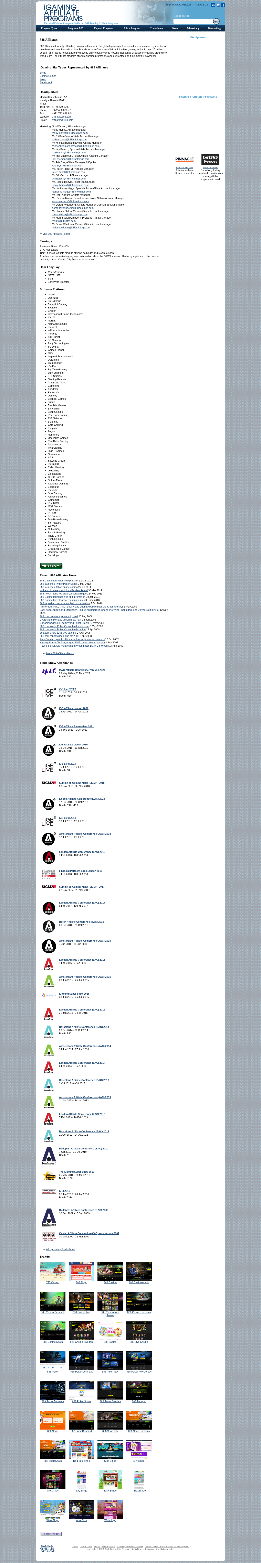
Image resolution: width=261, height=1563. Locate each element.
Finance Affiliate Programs (176, 1546)
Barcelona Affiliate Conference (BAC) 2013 (84, 1080)
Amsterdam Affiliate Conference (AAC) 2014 (85, 1046)
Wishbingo (110, 1520)
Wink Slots (81, 1520)
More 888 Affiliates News (60, 653)
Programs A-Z (75, 28)
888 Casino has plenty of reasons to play (62, 600)
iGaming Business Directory (130, 1546)
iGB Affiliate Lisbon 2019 (73, 744)
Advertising (193, 28)
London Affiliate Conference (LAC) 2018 (82, 852)
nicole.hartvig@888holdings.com (70, 185)
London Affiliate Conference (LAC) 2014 (82, 1062)
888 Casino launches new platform (59, 580)
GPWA (75, 1546)
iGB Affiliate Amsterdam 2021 (76, 726)
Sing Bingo (110, 1461)
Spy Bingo (81, 1490)
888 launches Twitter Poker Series (58, 583)
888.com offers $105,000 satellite (58, 632)
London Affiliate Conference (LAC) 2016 (82, 959)
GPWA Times (86, 1546)
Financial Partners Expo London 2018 (80, 871)
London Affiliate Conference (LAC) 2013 (82, 1114)
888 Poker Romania (53, 1401)
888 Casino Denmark (53, 1312)
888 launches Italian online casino (59, 587)
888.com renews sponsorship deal (59, 616)
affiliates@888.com (62, 120)
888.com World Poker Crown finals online (63, 629)
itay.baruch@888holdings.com (69, 152)
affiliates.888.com (61, 116)
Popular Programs (103, 28)
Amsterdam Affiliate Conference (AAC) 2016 (85, 940)
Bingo (43, 72)
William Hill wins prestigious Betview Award (64, 590)
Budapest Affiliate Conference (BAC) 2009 (83, 1210)
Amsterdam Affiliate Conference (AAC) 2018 (85, 833)
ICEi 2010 (64, 1191)
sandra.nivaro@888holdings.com (70, 201)
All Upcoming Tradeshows (60, 1249)
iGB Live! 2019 (67, 763)
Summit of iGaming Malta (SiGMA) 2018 (82, 783)
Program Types (49, 28)
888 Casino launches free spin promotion (62, 596)
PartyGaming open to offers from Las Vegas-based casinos (72, 639)
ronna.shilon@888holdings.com (69, 214)
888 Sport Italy (110, 1431)
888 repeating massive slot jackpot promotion (65, 603)
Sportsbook (46, 82)
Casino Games (48, 76)
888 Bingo (81, 1282)
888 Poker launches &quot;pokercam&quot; (64, 593)
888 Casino (110, 1282)
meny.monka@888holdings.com (70, 133)
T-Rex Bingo (139, 1490)
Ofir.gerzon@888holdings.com (69, 178)
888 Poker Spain (81, 1401)
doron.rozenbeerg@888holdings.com (73, 208)
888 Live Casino (139, 1342)
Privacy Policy (168, 1549)
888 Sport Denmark (81, 1431)
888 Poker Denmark (81, 1371)
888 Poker (53, 1371)
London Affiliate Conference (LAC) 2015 (82, 1009)
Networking (214, 28)
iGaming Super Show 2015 (74, 993)
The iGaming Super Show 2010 (76, 1171)
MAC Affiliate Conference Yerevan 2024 (82, 670)
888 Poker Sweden (110, 1401)
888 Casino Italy (82, 1312)
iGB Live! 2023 (67, 689)
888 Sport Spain (53, 1461)
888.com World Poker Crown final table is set (64, 626)
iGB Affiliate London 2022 (73, 708)
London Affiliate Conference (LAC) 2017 (82, 902)
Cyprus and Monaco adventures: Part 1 (61, 619)
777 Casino (52, 1282)
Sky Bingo (139, 1461)
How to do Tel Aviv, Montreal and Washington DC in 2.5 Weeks (74, 645)
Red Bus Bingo (81, 1461)
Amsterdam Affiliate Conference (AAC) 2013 (85, 1097)
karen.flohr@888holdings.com (68, 172)
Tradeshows (156, 28)
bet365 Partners (210, 167)
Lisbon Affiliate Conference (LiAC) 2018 (82, 798)
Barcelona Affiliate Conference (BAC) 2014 (84, 1027)
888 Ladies (110, 1342)
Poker (43, 79)
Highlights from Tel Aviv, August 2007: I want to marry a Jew (72, 642)
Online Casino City (154, 1546)
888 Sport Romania (139, 1431)
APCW (97, 1546)
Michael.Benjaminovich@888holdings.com (76, 146)
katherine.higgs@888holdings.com (71, 191)
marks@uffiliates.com (64, 221)
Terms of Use (153, 1549)
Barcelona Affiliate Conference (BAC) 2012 (84, 1131)
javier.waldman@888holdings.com (71, 227)
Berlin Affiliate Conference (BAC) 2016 (81, 921)
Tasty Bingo (110, 1490)
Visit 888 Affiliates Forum (56, 233)
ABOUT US (202, 4)
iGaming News (108, 1546)
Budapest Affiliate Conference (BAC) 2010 (83, 1148)
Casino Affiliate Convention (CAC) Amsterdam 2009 (89, 1233)
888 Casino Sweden (81, 1342)
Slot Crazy (53, 1490)
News (175, 28)
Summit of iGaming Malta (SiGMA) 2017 (82, 886)
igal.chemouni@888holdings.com (70, 159)
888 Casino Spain (53, 1342)
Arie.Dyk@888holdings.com (67, 165)
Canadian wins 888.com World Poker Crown (65, 623)
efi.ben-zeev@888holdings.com (69, 139)
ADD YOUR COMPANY (178, 4)
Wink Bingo (52, 1520)
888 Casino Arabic (139, 1282)
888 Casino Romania (139, 1312)
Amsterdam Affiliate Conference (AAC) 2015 (85, 976)
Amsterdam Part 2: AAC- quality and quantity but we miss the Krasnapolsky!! (81, 606)
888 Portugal (139, 1401)
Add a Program (132, 28)
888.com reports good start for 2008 (59, 636)
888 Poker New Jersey (139, 1371)
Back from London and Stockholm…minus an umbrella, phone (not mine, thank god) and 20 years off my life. (99, 610)
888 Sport (52, 1431)
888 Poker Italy (110, 1371)
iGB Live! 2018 (67, 818)
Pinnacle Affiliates (184, 167)
